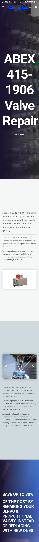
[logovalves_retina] (19, 7)
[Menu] (3, 7)
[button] (31, 7)
